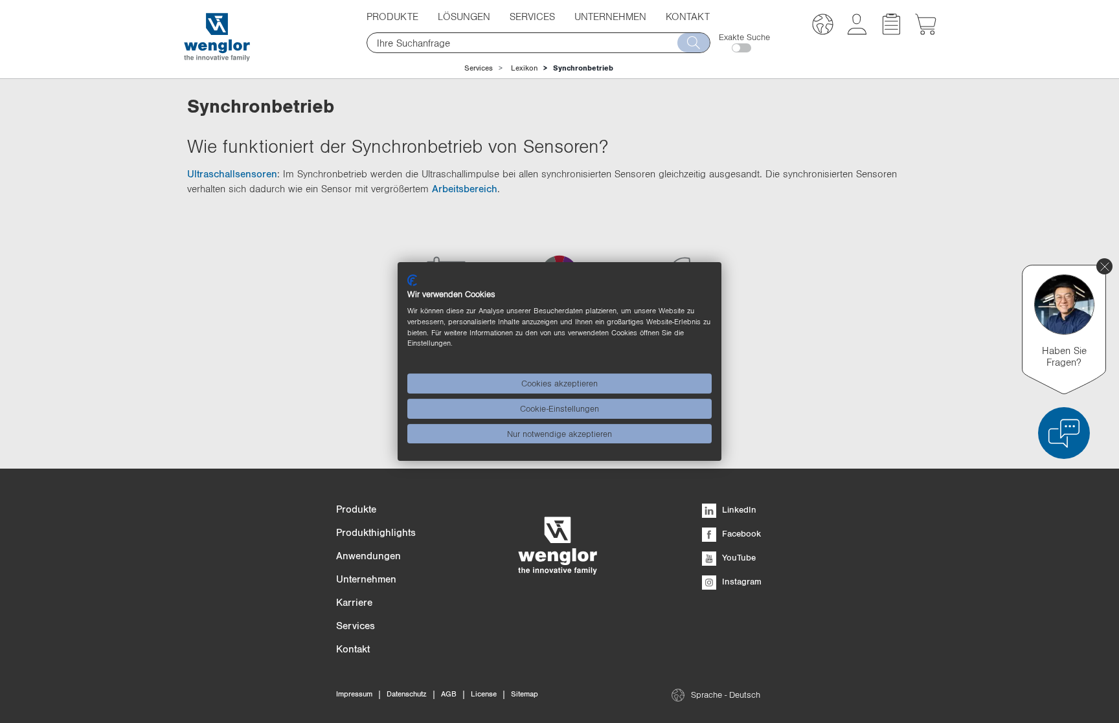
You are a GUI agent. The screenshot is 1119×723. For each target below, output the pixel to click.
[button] (823, 26)
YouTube (737, 557)
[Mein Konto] (857, 31)
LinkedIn (737, 509)
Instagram (740, 581)
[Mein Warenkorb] (926, 31)
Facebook (740, 533)
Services (478, 68)
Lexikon (524, 68)
